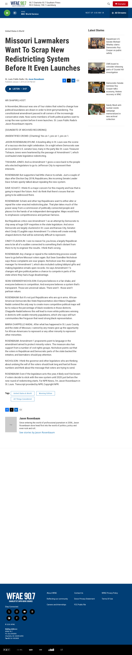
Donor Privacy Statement (84, 599)
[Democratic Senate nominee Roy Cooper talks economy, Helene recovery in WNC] (96, 87)
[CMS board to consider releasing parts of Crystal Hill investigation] (96, 68)
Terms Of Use (107, 599)
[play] (7, 12)
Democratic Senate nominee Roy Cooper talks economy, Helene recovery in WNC (114, 89)
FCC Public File (80, 605)
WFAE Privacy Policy (110, 593)
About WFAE (52, 593)
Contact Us (78, 593)
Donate (122, 4)
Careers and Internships (56, 605)
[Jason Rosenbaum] (11, 424)
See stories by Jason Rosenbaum (37, 432)
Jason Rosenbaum (36, 79)
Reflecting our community (57, 599)
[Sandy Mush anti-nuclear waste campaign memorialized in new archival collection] (96, 109)
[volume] (15, 13)
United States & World (14, 31)
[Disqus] (66, 483)
